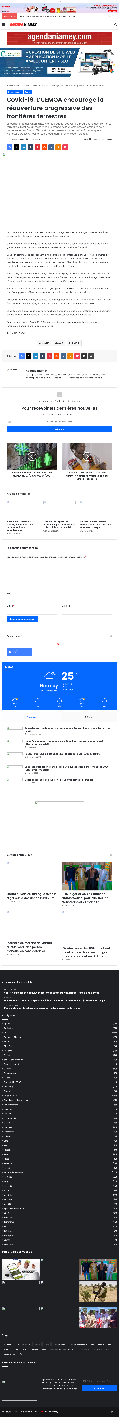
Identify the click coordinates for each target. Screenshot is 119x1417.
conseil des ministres (13, 1059)
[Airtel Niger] (59, 8)
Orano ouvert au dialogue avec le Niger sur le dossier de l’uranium (49, 16)
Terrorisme (9, 1222)
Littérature (9, 1132)
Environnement (11, 1105)
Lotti (6, 1141)
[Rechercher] (115, 25)
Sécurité (8, 1195)
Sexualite (8, 1199)
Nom (9, 593)
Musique (8, 1163)
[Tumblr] (30, 147)
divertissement (59, 1344)
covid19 (45, 343)
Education (8, 1091)
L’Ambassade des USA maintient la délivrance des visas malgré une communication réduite (86, 952)
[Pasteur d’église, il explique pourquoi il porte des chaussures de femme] (15, 757)
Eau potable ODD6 (12, 1082)
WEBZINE (8, 1244)
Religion (7, 1181)
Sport (6, 1213)
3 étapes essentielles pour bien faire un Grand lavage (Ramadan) (59, 779)
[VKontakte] (51, 147)
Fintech (7, 1114)
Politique (8, 1177)
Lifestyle (8, 1127)
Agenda (7, 1023)
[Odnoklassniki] (58, 147)
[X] (16, 147)
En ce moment (23, 85)
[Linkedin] (23, 147)
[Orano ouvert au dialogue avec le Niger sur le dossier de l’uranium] (32, 876)
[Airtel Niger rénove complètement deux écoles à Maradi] (98, 1317)
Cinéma (7, 1055)
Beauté (7, 1041)
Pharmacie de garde (13, 1172)
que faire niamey (83, 1349)
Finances (8, 1109)
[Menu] (3, 25)
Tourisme (8, 1231)
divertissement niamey (78, 1344)
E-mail (10, 606)
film (92, 1344)
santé (60, 343)
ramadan (98, 1349)
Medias (7, 1145)
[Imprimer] (91, 356)
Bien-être (8, 1046)
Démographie (10, 1073)
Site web (66, 606)
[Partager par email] (84, 356)
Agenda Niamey (18, 139)
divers (46, 1344)
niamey (101, 1344)
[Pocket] (65, 147)
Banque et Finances (13, 1037)
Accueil (12, 85)
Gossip (7, 1123)
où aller (7, 1349)
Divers (7, 1078)
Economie (8, 1087)
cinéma (37, 1344)
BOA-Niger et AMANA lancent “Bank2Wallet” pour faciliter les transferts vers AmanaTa (85, 898)
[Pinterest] (37, 147)
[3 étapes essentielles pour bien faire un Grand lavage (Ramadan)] (15, 784)
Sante (27, 92)
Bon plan (8, 1050)
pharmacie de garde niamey (61, 1349)
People (7, 1168)
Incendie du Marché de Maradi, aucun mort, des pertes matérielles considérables (20, 526)
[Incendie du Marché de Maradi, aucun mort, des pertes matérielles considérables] (23, 510)
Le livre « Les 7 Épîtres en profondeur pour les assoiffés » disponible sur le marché (59, 524)
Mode (6, 1159)
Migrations (9, 1150)
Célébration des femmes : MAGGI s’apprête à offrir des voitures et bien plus (95, 524)
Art (5, 1032)
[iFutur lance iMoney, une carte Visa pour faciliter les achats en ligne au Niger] (21, 1269)
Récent (88, 717)
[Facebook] (9, 147)
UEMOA (74, 343)
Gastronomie (10, 1118)
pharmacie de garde (38, 1349)
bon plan (7, 1344)
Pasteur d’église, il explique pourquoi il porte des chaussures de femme (63, 753)
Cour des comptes (12, 1064)
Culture (7, 1069)
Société (7, 1204)
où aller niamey (20, 1349)
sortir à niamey (10, 1354)
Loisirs (7, 1136)
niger (110, 1344)
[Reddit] (44, 147)
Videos (7, 1240)
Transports (9, 1235)
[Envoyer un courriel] (27, 139)
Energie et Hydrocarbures (16, 1100)
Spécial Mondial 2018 (14, 1208)
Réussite (8, 1186)
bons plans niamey (22, 1344)
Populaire (31, 717)
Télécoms (8, 1217)
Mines (6, 1154)
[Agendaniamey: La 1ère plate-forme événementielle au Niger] (23, 24)
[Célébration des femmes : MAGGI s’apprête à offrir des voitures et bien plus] (96, 510)
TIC (5, 1226)
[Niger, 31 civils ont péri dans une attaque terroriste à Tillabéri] (98, 1291)
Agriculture (9, 1028)
